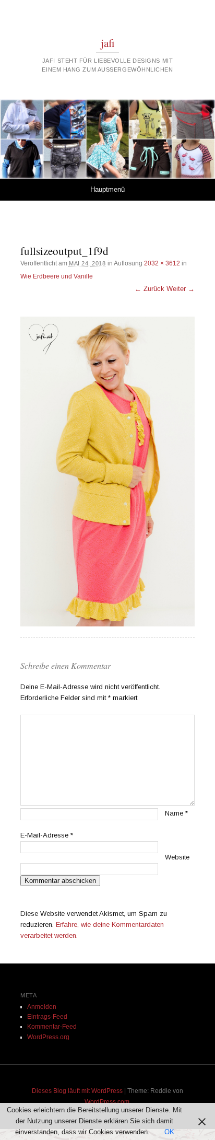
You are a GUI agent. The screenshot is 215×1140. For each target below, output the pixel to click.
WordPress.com (107, 1102)
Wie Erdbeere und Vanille (56, 276)
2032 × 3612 (162, 263)
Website (177, 857)
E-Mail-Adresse (46, 835)
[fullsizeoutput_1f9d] (107, 472)
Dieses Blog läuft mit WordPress (77, 1091)
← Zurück (149, 289)
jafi (108, 43)
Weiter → (180, 289)
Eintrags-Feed (47, 1016)
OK (169, 1132)
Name (176, 813)
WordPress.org (48, 1037)
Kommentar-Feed (52, 1026)
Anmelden (41, 1006)
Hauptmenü (107, 189)
